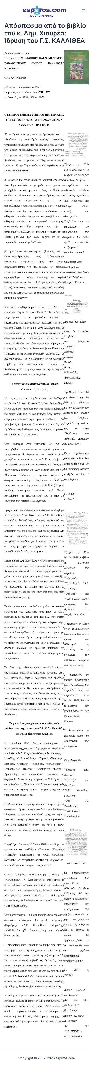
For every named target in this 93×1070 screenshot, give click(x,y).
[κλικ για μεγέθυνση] (76, 144)
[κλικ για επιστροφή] (76, 67)
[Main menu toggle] (84, 11)
